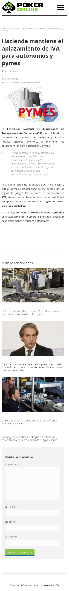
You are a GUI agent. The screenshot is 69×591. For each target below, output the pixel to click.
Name (12, 506)
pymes (37, 82)
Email (12, 521)
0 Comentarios (11, 78)
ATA (6, 82)
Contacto (14, 585)
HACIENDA (28, 82)
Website (12, 536)
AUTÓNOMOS (16, 82)
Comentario (12, 464)
